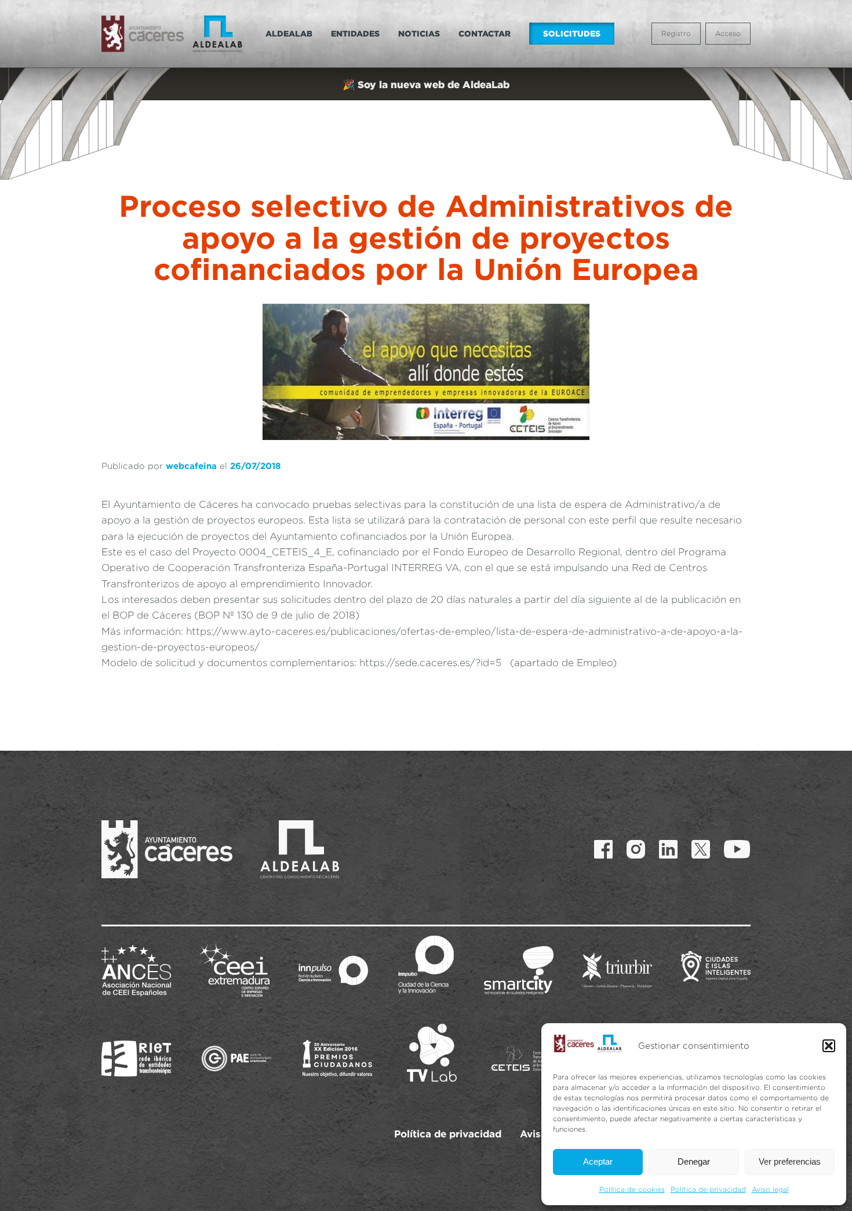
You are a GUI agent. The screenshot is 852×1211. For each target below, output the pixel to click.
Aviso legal (770, 1189)
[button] (829, 1046)
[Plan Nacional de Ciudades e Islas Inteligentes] (716, 970)
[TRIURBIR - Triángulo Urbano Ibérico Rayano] (617, 970)
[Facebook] (603, 849)
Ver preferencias (790, 1161)
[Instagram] (636, 849)
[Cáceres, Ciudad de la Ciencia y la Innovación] (426, 965)
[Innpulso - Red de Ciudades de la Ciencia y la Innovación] (333, 970)
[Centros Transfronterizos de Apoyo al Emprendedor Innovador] (526, 1058)
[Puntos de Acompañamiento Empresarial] (236, 1058)
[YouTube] (737, 849)
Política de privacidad (708, 1189)
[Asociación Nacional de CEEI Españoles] (136, 970)
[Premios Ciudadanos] (337, 1058)
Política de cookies (632, 1189)
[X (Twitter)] (700, 849)
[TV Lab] (432, 1053)
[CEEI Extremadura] (235, 970)
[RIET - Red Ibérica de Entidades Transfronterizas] (136, 1058)
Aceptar (598, 1161)
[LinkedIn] (668, 849)
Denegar (694, 1161)
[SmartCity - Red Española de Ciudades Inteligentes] (519, 970)
